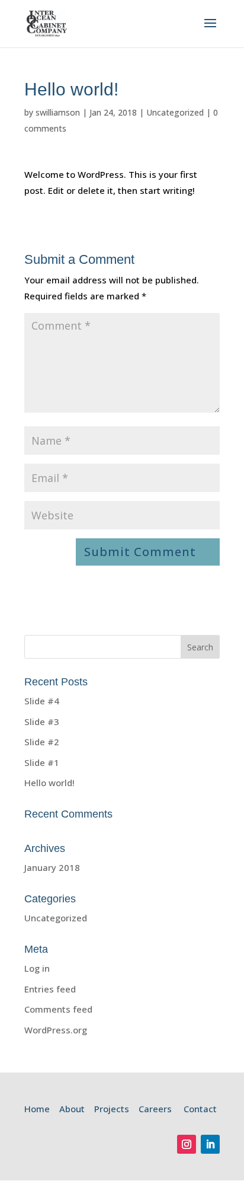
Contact (200, 1109)
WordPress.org (55, 1030)
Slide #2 (41, 742)
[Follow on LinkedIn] (210, 1144)
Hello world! (49, 783)
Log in (37, 968)
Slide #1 (41, 762)
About (72, 1109)
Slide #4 (41, 701)
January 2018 (52, 867)
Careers (155, 1109)
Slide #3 (41, 721)
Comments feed (58, 1009)
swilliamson (58, 112)
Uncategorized (175, 112)
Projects (111, 1109)
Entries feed (50, 989)
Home (37, 1109)
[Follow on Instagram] (186, 1144)
